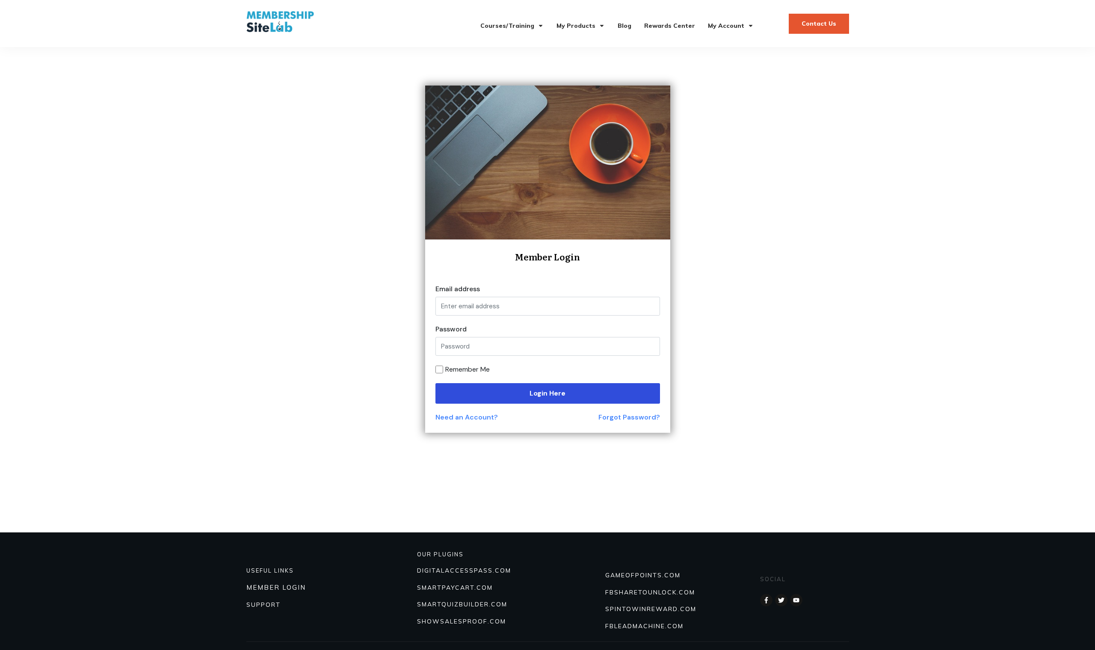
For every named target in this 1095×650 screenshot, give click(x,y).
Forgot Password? (629, 417)
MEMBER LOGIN (276, 587)
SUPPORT (263, 605)
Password (451, 329)
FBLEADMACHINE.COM (644, 626)
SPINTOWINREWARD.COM (650, 609)
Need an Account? (466, 417)
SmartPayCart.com (455, 587)
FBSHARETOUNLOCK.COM (650, 592)
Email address (457, 288)
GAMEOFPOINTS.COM (643, 575)
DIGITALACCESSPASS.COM (464, 570)
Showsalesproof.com (461, 621)
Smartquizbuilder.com (462, 604)
